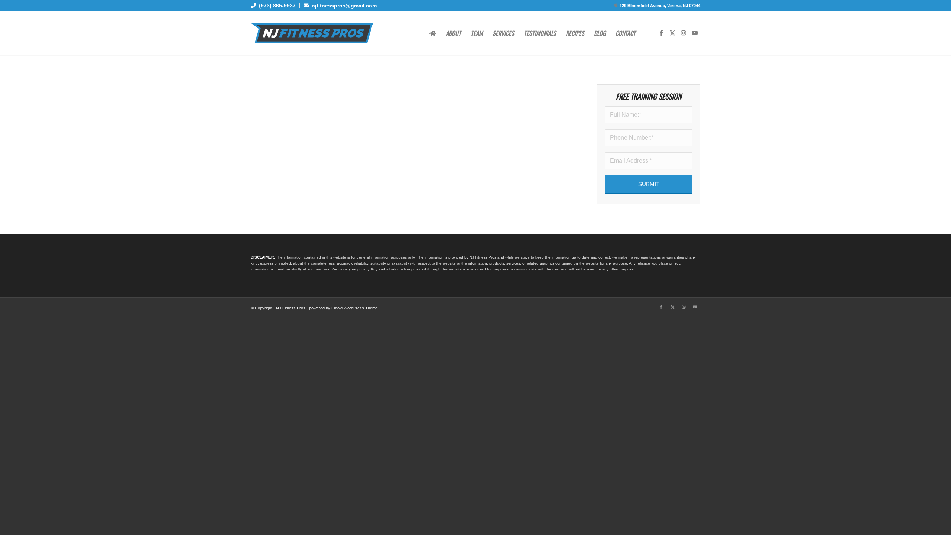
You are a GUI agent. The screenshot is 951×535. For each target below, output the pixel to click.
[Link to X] (672, 32)
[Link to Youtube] (694, 32)
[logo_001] (312, 33)
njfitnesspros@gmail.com (343, 6)
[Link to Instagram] (683, 32)
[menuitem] (275, 5)
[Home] (433, 33)
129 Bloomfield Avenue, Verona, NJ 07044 (660, 5)
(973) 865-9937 (276, 6)
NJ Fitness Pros (290, 308)
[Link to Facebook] (661, 32)
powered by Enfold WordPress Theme (343, 308)
